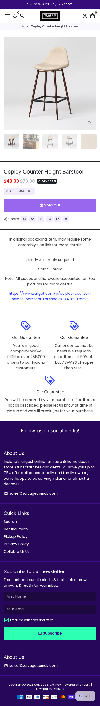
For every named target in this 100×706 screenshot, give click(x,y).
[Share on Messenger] (66, 219)
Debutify (58, 689)
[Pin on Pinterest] (41, 219)
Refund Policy (16, 529)
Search (10, 521)
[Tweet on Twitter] (32, 219)
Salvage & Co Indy (48, 685)
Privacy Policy (16, 544)
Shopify (85, 685)
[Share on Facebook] (24, 219)
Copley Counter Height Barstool (55, 26)
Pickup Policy (15, 536)
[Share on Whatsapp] (49, 219)
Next (91, 83)
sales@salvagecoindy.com (31, 493)
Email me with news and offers (31, 620)
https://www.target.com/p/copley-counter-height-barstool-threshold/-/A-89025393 (50, 296)
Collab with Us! (17, 551)
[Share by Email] (57, 219)
